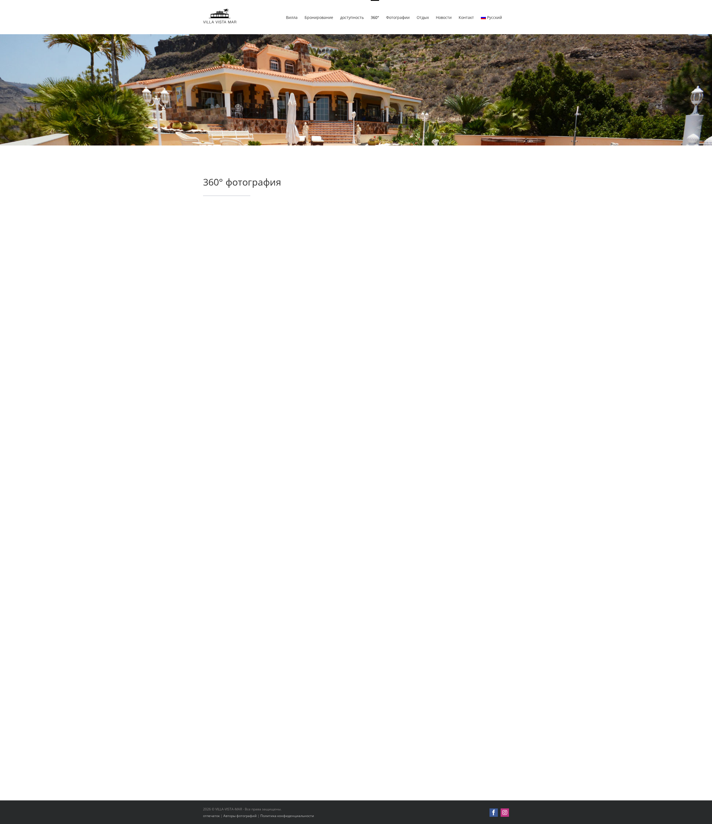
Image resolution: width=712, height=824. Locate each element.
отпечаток (211, 815)
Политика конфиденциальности (287, 815)
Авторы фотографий (240, 815)
